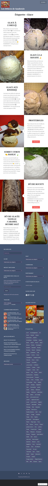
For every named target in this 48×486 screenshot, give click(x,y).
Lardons (28, 399)
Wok (27, 461)
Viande (32, 454)
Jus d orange (37, 394)
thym (34, 451)
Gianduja (33, 384)
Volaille (33, 456)
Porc (36, 426)
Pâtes (27, 431)
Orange (32, 414)
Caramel (28, 354)
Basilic (27, 342)
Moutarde (38, 407)
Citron (33, 359)
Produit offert (34, 429)
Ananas (37, 335)
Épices (40, 461)
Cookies (33, 367)
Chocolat (28, 359)
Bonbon (33, 345)
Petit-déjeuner (36, 419)
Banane (40, 340)
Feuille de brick (29, 374)
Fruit (41, 379)
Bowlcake (34, 347)
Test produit (28, 449)
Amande (32, 335)
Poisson (31, 424)
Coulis (38, 367)
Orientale (38, 414)
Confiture (28, 367)
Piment (27, 421)
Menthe (39, 404)
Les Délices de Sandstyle (13, 9)
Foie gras (37, 377)
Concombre (34, 362)
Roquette (33, 434)
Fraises (27, 379)
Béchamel (38, 350)
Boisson (28, 345)
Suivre (6, 290)
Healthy (28, 392)
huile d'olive (39, 392)
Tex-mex (35, 449)
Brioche (38, 347)
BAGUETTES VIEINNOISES (13, 325)
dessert (27, 372)
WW (31, 461)
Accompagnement (34, 332)
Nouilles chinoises (30, 412)
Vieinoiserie (37, 454)
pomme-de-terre (29, 426)
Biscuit (36, 342)
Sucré (33, 444)
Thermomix (28, 451)
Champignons (29, 357)
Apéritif (34, 337)
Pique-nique (33, 421)
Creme (33, 369)
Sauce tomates (35, 439)
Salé (31, 436)
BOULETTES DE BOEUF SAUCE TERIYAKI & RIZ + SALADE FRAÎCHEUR (12, 343)
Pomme (41, 424)
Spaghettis (28, 444)
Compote (28, 362)
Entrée (35, 372)
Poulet (27, 429)
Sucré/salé (38, 444)
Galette (39, 382)
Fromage (37, 379)
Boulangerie (38, 345)
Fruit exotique (29, 382)
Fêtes (35, 382)
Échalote (35, 461)
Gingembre (38, 384)
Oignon (27, 414)
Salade (27, 436)
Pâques (39, 429)
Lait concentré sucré (34, 397)
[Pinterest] (29, 295)
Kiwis (27, 397)
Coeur (37, 359)
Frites (32, 379)
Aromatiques (29, 340)
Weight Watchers (38, 459)
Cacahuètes (32, 352)
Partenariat (28, 419)
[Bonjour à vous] (29, 473)
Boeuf (41, 342)
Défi (32, 372)
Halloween (38, 389)
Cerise (37, 354)
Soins (38, 441)
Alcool (27, 335)
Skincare (34, 441)
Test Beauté (37, 446)
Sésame (27, 446)
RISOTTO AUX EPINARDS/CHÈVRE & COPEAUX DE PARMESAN (12, 350)
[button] (31, 310)
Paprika (36, 416)
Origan (27, 416)
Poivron (36, 424)
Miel (33, 407)
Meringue (28, 407)
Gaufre (27, 384)
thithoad (9, 327)
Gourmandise (33, 387)
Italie (27, 394)
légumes (40, 402)
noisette (28, 409)
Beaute (32, 342)
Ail (39, 332)
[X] (31, 295)
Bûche (27, 352)
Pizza (39, 421)
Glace (27, 387)
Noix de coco (34, 409)
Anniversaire (29, 337)
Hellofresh (33, 392)
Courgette (28, 369)
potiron (40, 426)
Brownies (28, 350)
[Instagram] (33, 295)
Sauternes (28, 441)
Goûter (27, 389)
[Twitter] (21, 473)
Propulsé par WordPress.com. (24, 476)
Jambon (31, 394)
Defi (37, 369)
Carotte (33, 354)
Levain (27, 402)
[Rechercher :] (13, 253)
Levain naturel (34, 402)
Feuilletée (36, 374)
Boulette (28, 347)
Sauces (35, 436)
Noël (36, 412)
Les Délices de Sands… (12, 312)
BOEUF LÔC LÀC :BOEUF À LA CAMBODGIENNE (10, 354)
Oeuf (40, 412)
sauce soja (28, 439)
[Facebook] (27, 295)
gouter (38, 387)
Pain (32, 416)
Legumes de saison (35, 399)
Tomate (37, 451)
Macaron (28, 404)
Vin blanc (28, 456)
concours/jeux (29, 364)
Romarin (28, 434)
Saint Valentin (40, 434)
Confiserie (36, 364)
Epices (40, 372)
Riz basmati (38, 431)
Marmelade (34, 404)
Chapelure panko (37, 357)
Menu (43, 2)
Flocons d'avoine (29, 377)
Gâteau (32, 389)
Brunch (33, 350)
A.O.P (27, 332)
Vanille (27, 454)
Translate (13, 304)
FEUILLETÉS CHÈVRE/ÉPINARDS (14, 318)
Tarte (32, 446)
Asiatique (35, 340)
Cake (38, 352)
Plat (27, 424)
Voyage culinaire (29, 459)
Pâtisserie (32, 431)
